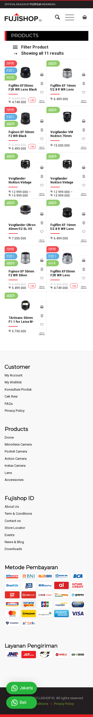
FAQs (9, 404)
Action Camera (16, 459)
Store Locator (15, 528)
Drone (9, 437)
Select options (83, 120)
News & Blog (14, 542)
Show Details (41, 83)
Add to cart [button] (41, 74)
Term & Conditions (18, 513)
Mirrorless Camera (18, 444)
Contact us (13, 521)
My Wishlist (13, 382)
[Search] (55, 17)
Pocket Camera (16, 451)
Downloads (13, 549)
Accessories (14, 480)
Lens (8, 473)
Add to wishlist (41, 92)
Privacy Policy (15, 411)
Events (9, 535)
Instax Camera (15, 466)
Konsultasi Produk (18, 389)
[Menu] (67, 17)
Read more (83, 74)
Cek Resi (11, 396)
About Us (12, 507)
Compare (41, 101)
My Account (13, 375)
